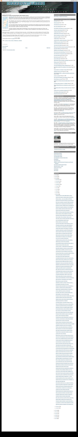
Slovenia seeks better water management (62, 210)
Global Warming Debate (58, 153)
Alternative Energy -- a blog (58, 166)
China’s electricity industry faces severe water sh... (64, 231)
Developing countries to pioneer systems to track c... (64, 282)
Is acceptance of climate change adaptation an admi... (65, 402)
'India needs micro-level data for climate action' (63, 345)
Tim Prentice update (57, 63)
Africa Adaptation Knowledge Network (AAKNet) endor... (65, 356)
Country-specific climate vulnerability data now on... (64, 340)
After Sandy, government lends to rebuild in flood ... (64, 330)
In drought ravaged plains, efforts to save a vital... (64, 274)
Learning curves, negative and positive (60, 40)
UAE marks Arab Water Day (60, 381)
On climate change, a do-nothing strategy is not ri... (64, 302)
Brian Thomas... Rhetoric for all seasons (60, 16)
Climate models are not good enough (62, 221)
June (57, 189)
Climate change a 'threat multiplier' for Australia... (64, 213)
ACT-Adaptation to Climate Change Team (61, 157)
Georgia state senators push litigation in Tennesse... (64, 228)
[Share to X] (17, 38)
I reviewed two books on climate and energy (65, 122)
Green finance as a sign (58, 79)
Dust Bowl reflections (57, 48)
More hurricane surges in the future (61, 281)
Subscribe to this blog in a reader (59, 149)
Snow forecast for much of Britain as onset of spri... (64, 251)
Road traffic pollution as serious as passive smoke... (64, 248)
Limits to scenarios (57, 75)
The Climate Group (57, 160)
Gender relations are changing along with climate (64, 233)
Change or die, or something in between (60, 90)
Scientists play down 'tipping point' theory (62, 389)
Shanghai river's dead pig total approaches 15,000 (64, 266)
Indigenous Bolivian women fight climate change (64, 297)
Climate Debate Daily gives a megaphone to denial (62, 85)
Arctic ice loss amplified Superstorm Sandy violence (64, 338)
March (57, 194)
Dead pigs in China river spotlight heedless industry (64, 307)
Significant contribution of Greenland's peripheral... (64, 272)
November (58, 181)
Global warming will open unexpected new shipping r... (65, 368)
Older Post (48, 47)
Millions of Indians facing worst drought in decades (64, 353)
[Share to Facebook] (18, 38)
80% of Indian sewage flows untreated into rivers (64, 359)
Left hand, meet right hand (58, 30)
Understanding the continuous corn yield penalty (64, 236)
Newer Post (4, 47)
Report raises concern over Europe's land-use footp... (64, 335)
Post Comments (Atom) (11, 49)
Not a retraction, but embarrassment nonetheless (64, 226)
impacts (12, 40)
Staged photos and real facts (58, 33)
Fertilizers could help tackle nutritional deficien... (64, 287)
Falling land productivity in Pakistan (62, 300)
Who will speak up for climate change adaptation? (64, 328)
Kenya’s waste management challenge (62, 315)
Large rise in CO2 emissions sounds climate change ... (65, 336)
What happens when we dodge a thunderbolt (61, 60)
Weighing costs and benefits (58, 50)
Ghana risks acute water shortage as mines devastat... (65, 200)
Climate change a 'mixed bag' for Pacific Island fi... (64, 322)
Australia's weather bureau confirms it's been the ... (64, 394)
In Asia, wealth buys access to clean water (63, 290)
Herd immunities (56, 22)
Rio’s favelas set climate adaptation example (63, 310)
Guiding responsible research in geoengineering (63, 267)
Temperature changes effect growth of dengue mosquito (65, 323)
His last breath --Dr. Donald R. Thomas (60, 69)
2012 (56, 410)
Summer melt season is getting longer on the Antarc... (65, 197)
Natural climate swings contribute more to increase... (64, 259)
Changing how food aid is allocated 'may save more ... (65, 363)
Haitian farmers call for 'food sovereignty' (62, 241)
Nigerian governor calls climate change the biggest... (64, 299)
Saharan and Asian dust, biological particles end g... (64, 386)
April (57, 192)
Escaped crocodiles (57, 36)
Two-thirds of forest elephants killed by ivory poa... (64, 369)
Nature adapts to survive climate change (62, 294)
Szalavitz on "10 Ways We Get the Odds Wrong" (62, 80)
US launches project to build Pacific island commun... (65, 374)
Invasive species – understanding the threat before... (64, 246)
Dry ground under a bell (58, 55)
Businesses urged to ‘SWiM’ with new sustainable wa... (65, 205)
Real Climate (56, 170)
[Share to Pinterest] (19, 38)
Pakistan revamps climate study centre (62, 244)
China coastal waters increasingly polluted (63, 254)
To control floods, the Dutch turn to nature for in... (64, 387)
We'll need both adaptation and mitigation (60, 77)
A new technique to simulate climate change (63, 341)
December (58, 179)
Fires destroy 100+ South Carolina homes (63, 256)
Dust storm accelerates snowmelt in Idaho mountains (64, 202)
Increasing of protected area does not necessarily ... (64, 305)
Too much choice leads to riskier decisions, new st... (64, 223)
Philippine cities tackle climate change (62, 366)
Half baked (56, 20)
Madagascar (16, 40)
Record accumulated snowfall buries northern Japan (64, 384)
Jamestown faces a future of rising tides (62, 320)
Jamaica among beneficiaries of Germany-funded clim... (65, 277)
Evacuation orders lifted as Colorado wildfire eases (64, 292)
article (55, 130)
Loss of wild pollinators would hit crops (62, 220)
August (57, 186)
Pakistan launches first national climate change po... (64, 391)
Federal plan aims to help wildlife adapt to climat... (64, 195)
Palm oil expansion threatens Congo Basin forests (64, 392)
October (57, 182)
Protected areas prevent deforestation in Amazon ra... (64, 317)
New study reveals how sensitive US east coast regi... (65, 397)
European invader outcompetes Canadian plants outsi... (65, 295)
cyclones (6, 40)
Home (26, 47)
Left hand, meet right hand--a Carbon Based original (64, 318)
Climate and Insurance (57, 167)
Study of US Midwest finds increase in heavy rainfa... (64, 304)
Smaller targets (56, 38)
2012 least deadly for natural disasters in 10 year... (64, 358)
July (57, 187)
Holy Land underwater (57, 26)
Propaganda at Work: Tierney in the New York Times (62, 87)
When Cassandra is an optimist (59, 35)
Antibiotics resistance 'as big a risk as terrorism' (64, 325)
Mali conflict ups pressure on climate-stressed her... (64, 269)
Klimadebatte (56, 159)
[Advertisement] (59, 424)
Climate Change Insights (58, 154)
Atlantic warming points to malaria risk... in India (64, 376)
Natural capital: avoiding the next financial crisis (64, 399)
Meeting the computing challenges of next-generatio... (65, 207)
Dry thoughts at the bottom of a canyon (60, 28)
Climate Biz (68, 120)
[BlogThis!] (16, 38)
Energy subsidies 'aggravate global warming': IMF (64, 208)
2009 (56, 415)
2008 (56, 416)
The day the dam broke (58, 43)
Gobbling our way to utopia (58, 41)
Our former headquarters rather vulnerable (61, 65)
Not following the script (57, 24)
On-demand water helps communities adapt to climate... (65, 253)
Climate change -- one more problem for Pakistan (64, 198)
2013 (56, 178)
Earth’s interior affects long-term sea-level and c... (64, 276)
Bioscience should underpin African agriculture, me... (64, 215)
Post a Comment (5, 46)
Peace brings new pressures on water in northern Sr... (64, 346)
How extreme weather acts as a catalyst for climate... (64, 382)
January (57, 408)
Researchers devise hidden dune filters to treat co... (64, 261)
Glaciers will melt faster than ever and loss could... (64, 351)
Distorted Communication (58, 93)
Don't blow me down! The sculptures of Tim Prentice (62, 67)
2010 (56, 413)
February (57, 406)
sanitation (20, 40)
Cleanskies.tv (72, 117)
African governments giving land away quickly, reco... (64, 343)
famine (9, 40)
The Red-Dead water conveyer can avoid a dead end (64, 271)
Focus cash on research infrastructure (62, 238)
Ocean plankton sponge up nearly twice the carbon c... (65, 243)
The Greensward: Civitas (58, 156)
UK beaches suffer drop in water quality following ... (64, 225)
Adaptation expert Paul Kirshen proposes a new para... (65, 264)
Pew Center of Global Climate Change (60, 164)
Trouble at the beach (57, 31)
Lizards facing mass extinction (61, 333)
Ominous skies (56, 62)
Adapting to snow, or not (58, 71)
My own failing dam (57, 58)
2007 (56, 418)
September (58, 184)
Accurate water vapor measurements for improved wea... (65, 348)
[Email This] (15, 38)
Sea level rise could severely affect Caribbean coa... (64, 371)
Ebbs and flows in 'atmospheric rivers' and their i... (64, 279)
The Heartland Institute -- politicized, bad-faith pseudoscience (64, 73)
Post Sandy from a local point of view (60, 53)
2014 (56, 176)
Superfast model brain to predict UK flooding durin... (64, 230)
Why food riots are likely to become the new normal (64, 364)
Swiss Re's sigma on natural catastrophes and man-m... (65, 218)
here (63, 110)
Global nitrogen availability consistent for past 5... (64, 249)
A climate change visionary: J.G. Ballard (60, 83)
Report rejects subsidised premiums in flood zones (64, 289)
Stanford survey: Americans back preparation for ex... (64, 203)
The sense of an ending (58, 45)
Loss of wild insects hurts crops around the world (64, 361)
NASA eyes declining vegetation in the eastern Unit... (64, 404)
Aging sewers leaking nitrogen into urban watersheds (64, 312)
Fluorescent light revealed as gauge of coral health (64, 313)
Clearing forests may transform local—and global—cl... (65, 379)
